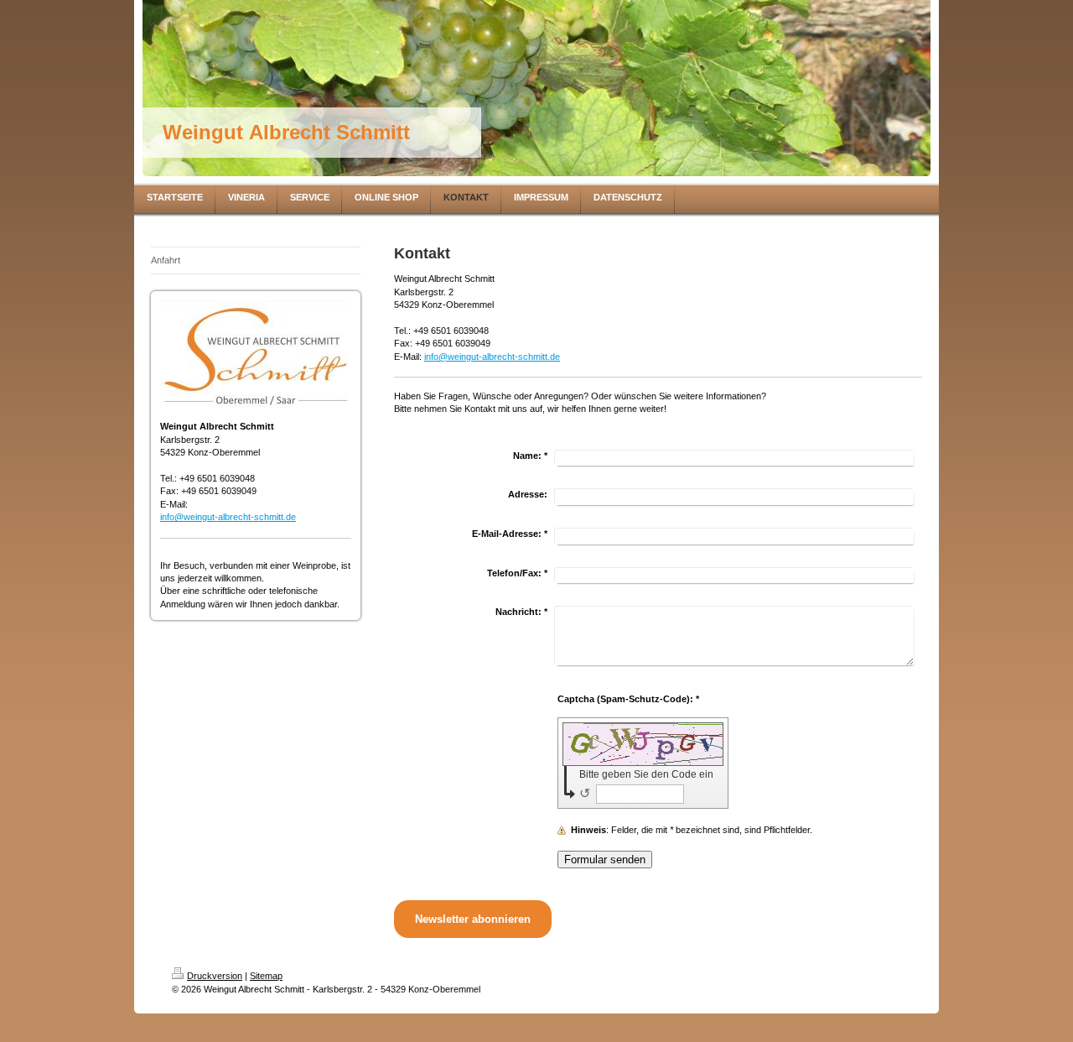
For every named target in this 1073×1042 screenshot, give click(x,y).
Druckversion (214, 976)
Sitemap (266, 976)
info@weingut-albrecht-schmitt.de (228, 517)
